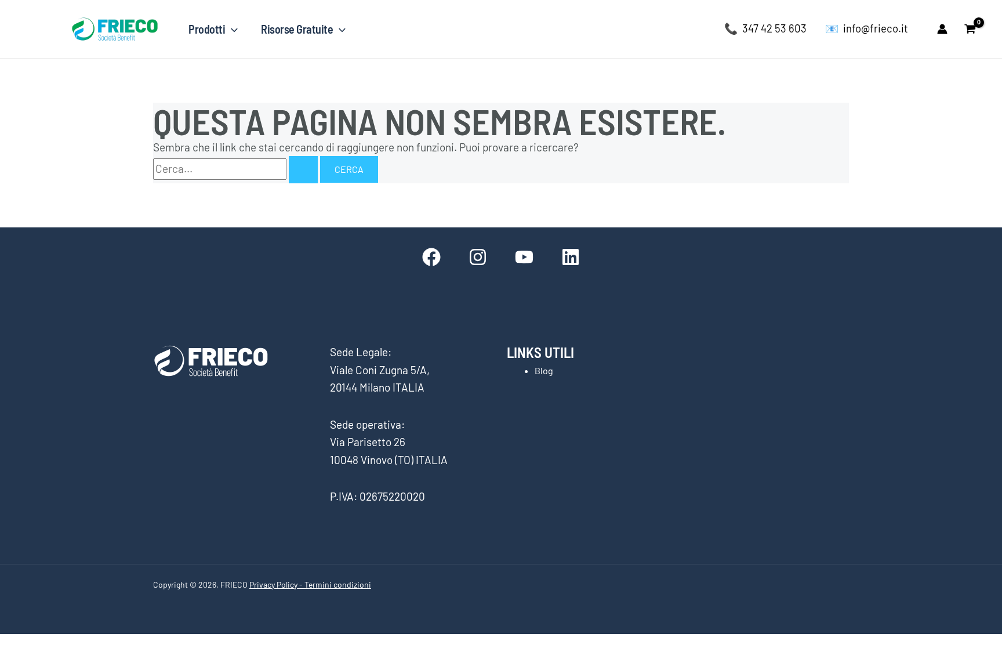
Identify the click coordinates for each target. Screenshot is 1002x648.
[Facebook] (431, 257)
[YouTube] (524, 257)
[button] (231, 29)
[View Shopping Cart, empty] (970, 29)
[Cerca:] (236, 168)
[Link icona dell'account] (942, 29)
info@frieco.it (875, 28)
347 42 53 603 (774, 28)
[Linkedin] (570, 257)
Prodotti (206, 29)
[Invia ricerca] (303, 169)
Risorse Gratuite (297, 29)
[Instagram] (478, 257)
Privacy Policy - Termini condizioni (310, 584)
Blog (544, 370)
